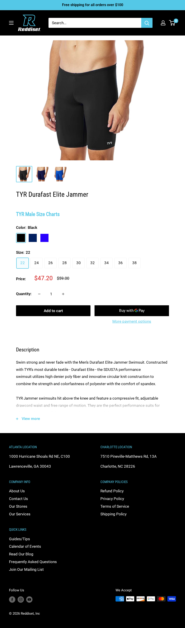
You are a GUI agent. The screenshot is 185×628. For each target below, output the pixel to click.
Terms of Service (114, 506)
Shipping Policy (113, 514)
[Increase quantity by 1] (63, 294)
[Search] (147, 23)
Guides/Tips (19, 539)
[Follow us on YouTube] (29, 599)
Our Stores (18, 506)
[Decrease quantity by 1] (39, 294)
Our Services (19, 514)
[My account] (163, 22)
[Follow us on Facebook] (12, 599)
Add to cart (53, 310)
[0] (172, 23)
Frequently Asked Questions (33, 561)
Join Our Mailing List (26, 569)
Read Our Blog (21, 554)
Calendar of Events (25, 546)
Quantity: (24, 293)
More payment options (131, 321)
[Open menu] (11, 23)
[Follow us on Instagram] (21, 599)
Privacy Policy (112, 498)
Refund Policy (112, 491)
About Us (17, 491)
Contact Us (18, 498)
